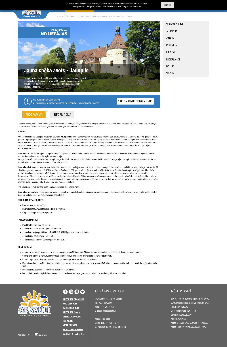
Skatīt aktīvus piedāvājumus (135, 101)
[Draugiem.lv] (76, 291)
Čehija (170, 38)
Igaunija (171, 45)
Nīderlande (173, 59)
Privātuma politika (73, 329)
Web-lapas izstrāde (25, 335)
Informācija (62, 114)
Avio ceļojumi (70, 303)
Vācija (170, 73)
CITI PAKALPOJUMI (72, 316)
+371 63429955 (105, 303)
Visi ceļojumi (174, 24)
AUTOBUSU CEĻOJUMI (89, 17)
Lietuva (170, 52)
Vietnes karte (70, 325)
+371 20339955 (107, 307)
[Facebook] (65, 291)
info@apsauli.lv (109, 311)
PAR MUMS (68, 321)
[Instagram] (71, 291)
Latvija (102, 17)
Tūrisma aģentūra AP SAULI (67, 17)
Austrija (171, 31)
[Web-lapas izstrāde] (41, 335)
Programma (33, 114)
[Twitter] (82, 291)
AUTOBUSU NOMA (71, 312)
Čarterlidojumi (71, 308)
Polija (170, 66)
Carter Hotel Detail (73, 334)
